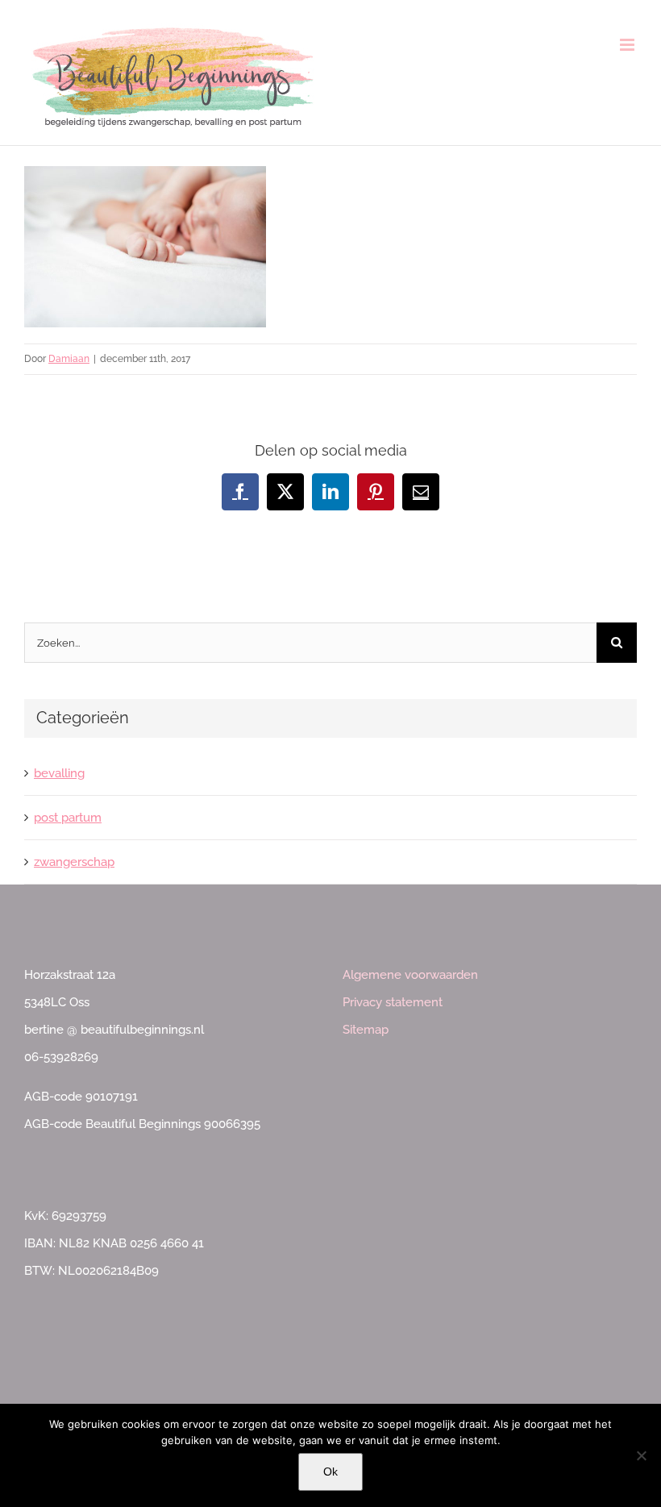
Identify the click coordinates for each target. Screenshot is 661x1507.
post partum (68, 817)
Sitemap (366, 1029)
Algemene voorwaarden (410, 975)
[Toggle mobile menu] (628, 44)
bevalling (59, 773)
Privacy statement (393, 1002)
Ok (330, 1471)
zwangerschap (74, 862)
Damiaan (68, 358)
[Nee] (641, 1455)
